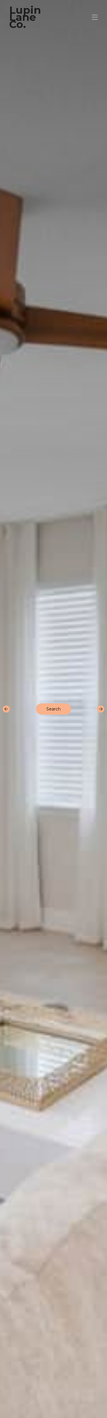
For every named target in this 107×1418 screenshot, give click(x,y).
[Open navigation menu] (95, 17)
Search (53, 709)
